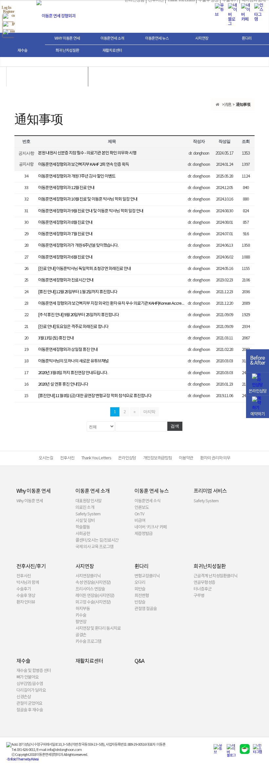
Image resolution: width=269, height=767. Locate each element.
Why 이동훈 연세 (67, 38)
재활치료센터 (112, 50)
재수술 (22, 50)
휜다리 (247, 38)
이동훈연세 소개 (112, 38)
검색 (175, 426)
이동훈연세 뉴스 (157, 38)
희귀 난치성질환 (67, 50)
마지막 (149, 411)
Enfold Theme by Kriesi (23, 759)
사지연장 (201, 38)
